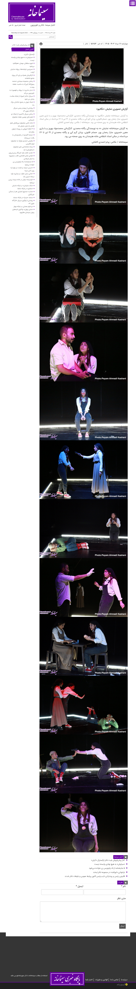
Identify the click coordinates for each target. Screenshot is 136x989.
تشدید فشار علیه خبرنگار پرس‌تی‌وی (21, 153)
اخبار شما (89, 979)
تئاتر (86, 43)
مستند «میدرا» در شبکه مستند (23, 197)
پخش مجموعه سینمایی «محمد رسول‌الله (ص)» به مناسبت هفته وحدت (23, 84)
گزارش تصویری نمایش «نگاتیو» (112, 109)
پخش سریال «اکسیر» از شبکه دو (22, 114)
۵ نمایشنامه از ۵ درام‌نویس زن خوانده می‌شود (108, 868)
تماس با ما (114, 979)
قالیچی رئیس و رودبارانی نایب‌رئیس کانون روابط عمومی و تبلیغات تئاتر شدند (96, 876)
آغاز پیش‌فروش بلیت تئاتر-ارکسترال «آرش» (109, 860)
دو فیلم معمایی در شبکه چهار (23, 206)
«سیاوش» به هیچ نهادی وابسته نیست (111, 864)
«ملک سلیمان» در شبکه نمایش (22, 185)
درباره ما (124, 979)
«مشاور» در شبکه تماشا (25, 188)
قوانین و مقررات (101, 979)
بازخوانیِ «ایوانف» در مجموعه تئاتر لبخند (110, 872)
